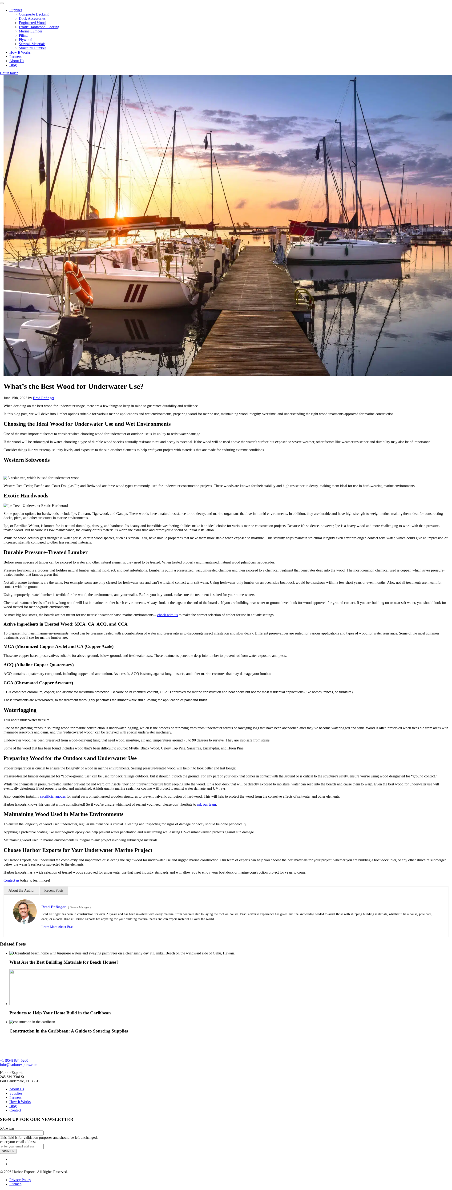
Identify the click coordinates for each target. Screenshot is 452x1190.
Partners (15, 57)
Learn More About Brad (57, 927)
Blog (13, 65)
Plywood (25, 40)
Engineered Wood (32, 23)
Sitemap (15, 1184)
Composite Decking (33, 14)
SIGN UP (8, 1151)
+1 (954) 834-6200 (14, 1060)
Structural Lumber (32, 48)
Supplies (15, 10)
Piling (23, 35)
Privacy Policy (20, 1180)
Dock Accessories (32, 18)
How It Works (20, 52)
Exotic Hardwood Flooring (39, 27)
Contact (15, 1110)
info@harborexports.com (18, 1065)
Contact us (11, 880)
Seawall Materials (32, 44)
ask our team (206, 804)
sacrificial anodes (53, 796)
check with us (167, 615)
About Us (16, 61)
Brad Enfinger (43, 398)
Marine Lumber (30, 31)
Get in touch (9, 73)
